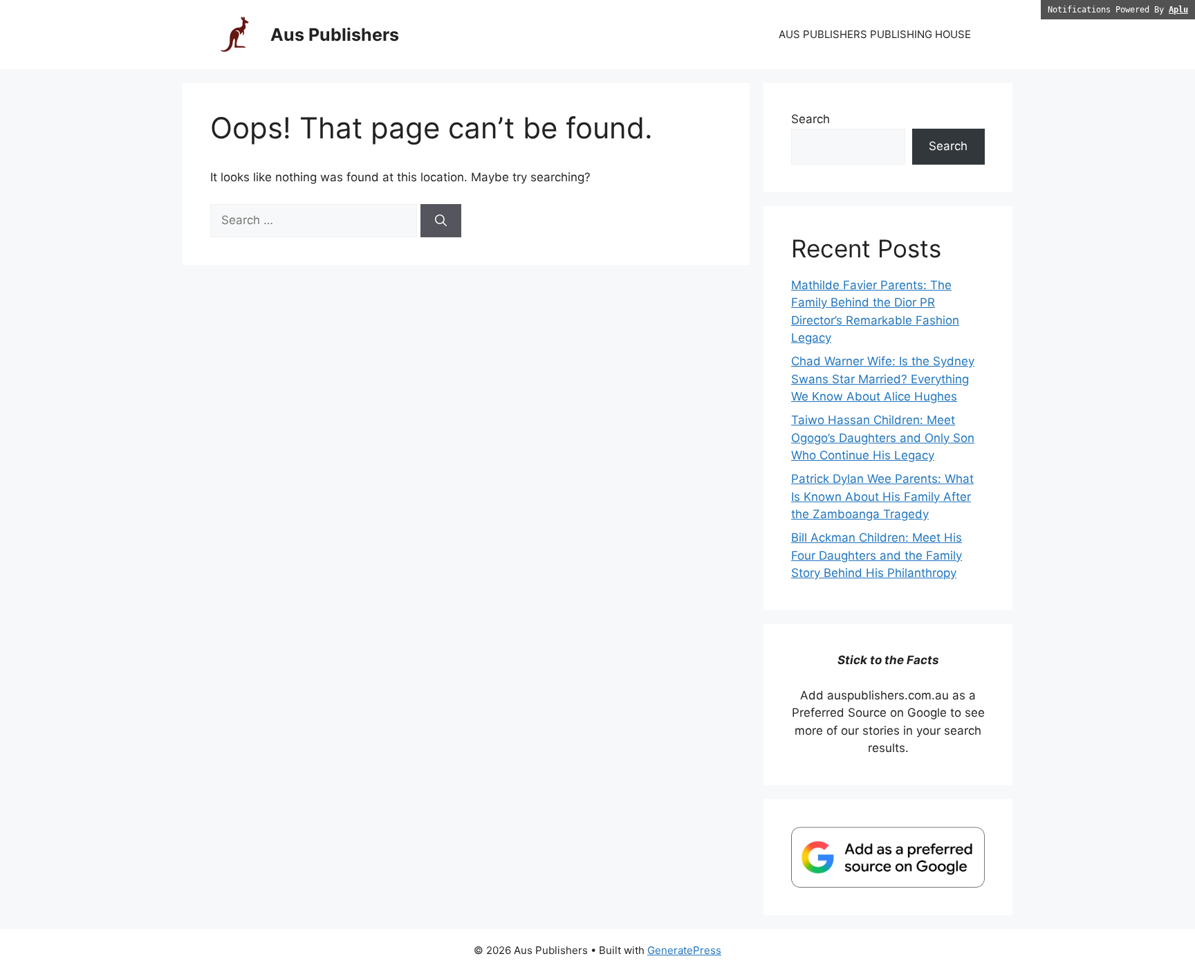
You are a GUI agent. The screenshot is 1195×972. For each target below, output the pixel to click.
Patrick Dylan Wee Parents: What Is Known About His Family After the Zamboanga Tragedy (882, 496)
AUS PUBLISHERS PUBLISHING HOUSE (875, 34)
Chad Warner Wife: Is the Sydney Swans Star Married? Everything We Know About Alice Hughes (882, 378)
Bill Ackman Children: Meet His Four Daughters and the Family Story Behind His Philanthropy (876, 555)
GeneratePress (684, 950)
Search (810, 119)
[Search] (440, 220)
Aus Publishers (334, 34)
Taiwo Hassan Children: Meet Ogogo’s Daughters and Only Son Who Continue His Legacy (882, 437)
